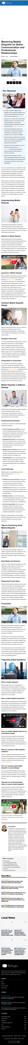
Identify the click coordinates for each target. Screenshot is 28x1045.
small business (16, 474)
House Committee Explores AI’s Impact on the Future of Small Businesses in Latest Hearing (12, 906)
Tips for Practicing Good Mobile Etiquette (12, 867)
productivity (20, 116)
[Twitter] (11, 82)
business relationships (6, 762)
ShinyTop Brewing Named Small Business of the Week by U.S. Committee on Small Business (13, 893)
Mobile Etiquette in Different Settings (11, 865)
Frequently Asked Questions (9, 870)
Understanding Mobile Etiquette (10, 862)
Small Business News (5, 879)
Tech (2, 38)
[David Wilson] (4, 838)
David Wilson (14, 56)
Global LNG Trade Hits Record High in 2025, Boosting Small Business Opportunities (12, 882)
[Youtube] (18, 1042)
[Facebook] (8, 82)
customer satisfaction (17, 126)
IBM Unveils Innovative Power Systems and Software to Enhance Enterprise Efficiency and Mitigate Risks (12, 899)
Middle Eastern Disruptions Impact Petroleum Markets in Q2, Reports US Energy (12, 887)
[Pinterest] (14, 82)
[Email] (20, 82)
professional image (10, 279)
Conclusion (6, 868)
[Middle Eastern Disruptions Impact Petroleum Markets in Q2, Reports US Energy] (20, 924)
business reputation (12, 369)
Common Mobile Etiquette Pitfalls (10, 864)
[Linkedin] (17, 82)
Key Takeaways (7, 861)
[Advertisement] (14, 20)
